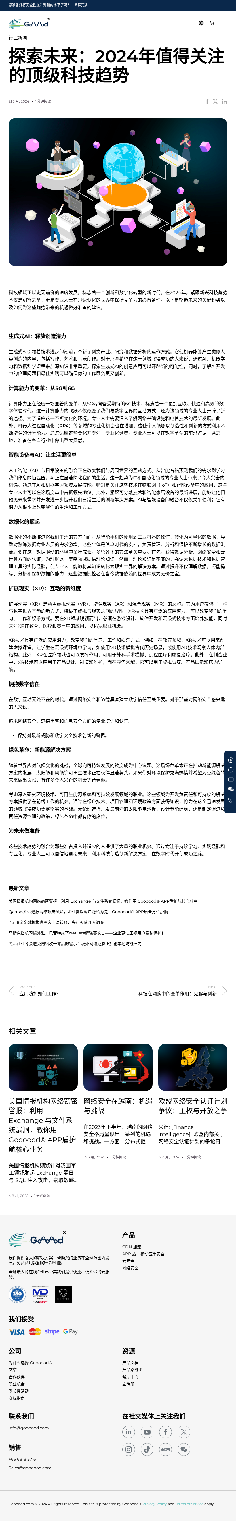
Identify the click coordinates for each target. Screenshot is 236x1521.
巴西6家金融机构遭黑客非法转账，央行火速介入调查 (56, 922)
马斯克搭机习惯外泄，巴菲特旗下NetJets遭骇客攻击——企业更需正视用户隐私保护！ (87, 933)
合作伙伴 (17, 1376)
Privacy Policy (154, 1504)
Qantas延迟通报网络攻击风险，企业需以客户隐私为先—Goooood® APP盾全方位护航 (88, 911)
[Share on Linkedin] (224, 102)
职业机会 (17, 1384)
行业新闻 (18, 38)
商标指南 (17, 1398)
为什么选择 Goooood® (30, 1362)
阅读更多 (81, 5)
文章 (13, 1369)
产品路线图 (132, 1369)
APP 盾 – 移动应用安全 (143, 1253)
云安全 (128, 1260)
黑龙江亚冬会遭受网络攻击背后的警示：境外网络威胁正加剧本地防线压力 (75, 943)
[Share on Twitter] (215, 102)
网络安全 (130, 1268)
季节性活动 (19, 1391)
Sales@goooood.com (30, 1467)
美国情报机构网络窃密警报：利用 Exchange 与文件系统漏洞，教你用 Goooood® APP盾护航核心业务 (103, 901)
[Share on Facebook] (206, 102)
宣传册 (128, 1384)
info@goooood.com (29, 1428)
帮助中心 (130, 1376)
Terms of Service (189, 1504)
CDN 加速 (131, 1246)
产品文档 (130, 1362)
